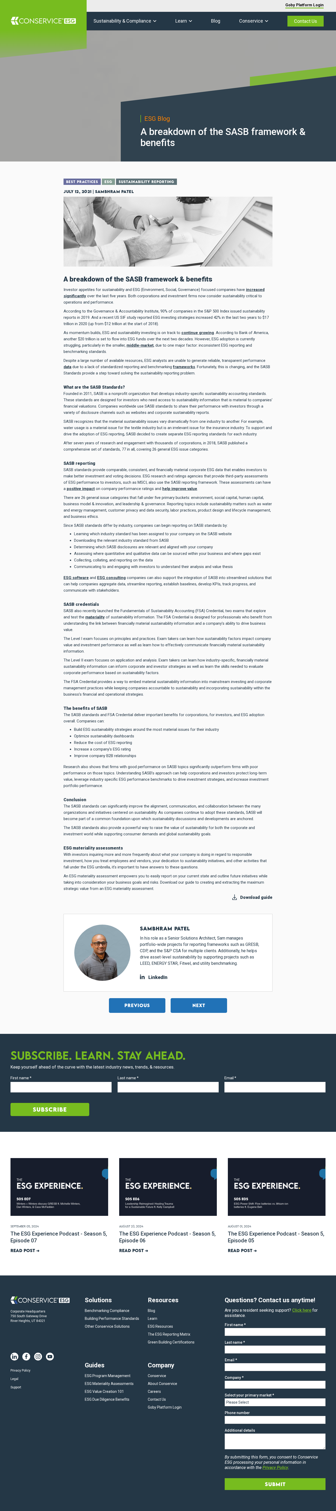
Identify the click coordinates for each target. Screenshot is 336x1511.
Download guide (256, 897)
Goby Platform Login (304, 5)
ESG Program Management (107, 1376)
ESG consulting (111, 577)
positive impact (81, 488)
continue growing (197, 332)
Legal (14, 1379)
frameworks (184, 366)
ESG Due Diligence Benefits (107, 1399)
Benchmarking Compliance (107, 1311)
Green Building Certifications (171, 1342)
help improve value (179, 488)
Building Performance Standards (112, 1318)
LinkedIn (157, 977)
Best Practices (82, 182)
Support (15, 1387)
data (67, 366)
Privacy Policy (20, 1370)
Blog (215, 21)
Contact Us (305, 21)
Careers (154, 1391)
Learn (181, 21)
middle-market (140, 345)
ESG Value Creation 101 (104, 1391)
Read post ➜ (25, 1250)
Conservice (251, 21)
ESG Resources (160, 1326)
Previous (137, 1005)
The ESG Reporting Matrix (169, 1334)
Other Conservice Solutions (107, 1326)
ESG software (76, 577)
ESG (108, 182)
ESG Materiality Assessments (109, 1384)
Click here (301, 1310)
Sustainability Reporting (146, 182)
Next (198, 1005)
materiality (95, 617)
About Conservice (162, 1384)
